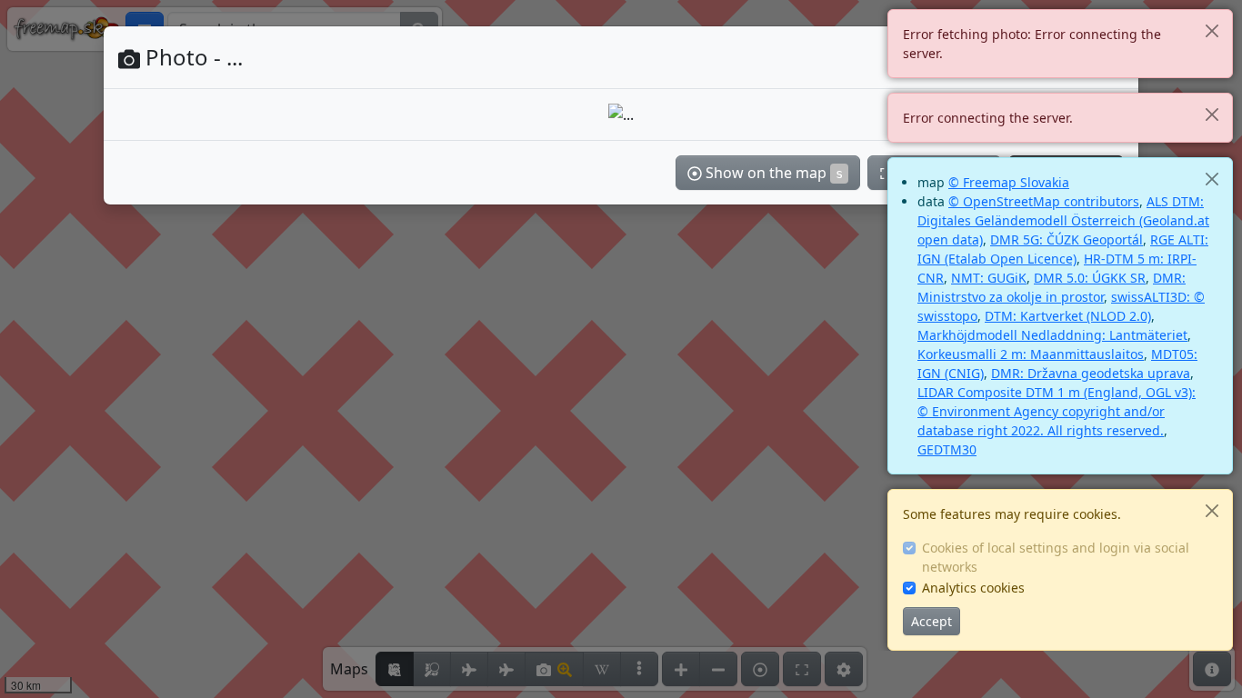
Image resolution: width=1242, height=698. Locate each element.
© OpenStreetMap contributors (1043, 201)
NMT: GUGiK (989, 277)
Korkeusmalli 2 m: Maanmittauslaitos (1030, 354)
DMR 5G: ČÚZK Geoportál (1066, 239)
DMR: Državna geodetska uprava (1090, 373)
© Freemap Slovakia (1008, 182)
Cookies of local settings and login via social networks (1055, 557)
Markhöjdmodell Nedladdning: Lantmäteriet (1052, 335)
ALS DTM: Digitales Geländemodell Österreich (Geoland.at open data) (1063, 220)
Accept (931, 621)
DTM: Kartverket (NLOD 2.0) (1068, 315)
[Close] (1211, 30)
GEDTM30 (947, 449)
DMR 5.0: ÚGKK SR (1090, 277)
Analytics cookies (973, 587)
